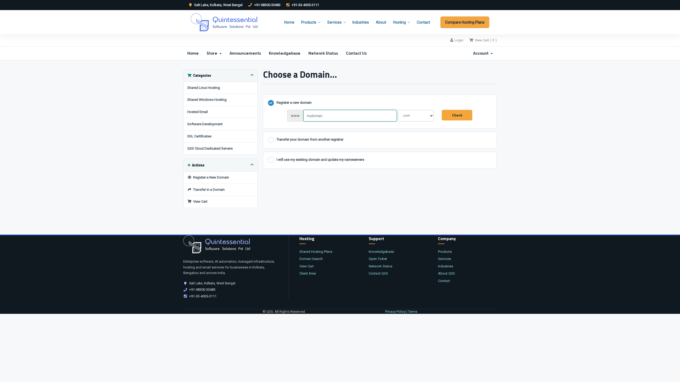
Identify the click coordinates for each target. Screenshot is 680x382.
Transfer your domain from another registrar (310, 140)
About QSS (446, 273)
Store (213, 53)
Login (458, 40)
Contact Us (356, 53)
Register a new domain (294, 103)
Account (481, 53)
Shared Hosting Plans (315, 252)
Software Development (205, 124)
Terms (412, 312)
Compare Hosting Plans (464, 22)
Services (334, 22)
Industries (360, 22)
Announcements (245, 53)
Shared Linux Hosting (203, 88)
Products (308, 22)
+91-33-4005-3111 (305, 5)
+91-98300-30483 (266, 5)
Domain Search (311, 259)
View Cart (199, 201)
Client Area (307, 273)
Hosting (399, 22)
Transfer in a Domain (208, 190)
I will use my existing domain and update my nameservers (320, 160)
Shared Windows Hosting (207, 100)
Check (457, 115)
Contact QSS (378, 273)
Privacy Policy (395, 312)
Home (289, 22)
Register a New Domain (210, 177)
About (381, 22)
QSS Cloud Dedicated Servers (210, 148)
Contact (423, 22)
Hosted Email (197, 112)
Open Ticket (378, 259)
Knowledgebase (284, 53)
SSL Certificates (199, 136)
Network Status (323, 53)
